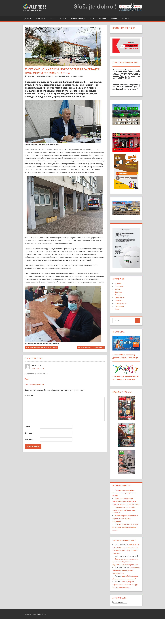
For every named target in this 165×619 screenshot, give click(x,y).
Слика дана (102, 18)
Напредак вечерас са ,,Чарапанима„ (90, 347)
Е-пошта (29, 433)
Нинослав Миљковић (45, 76)
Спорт (91, 18)
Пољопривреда (78, 18)
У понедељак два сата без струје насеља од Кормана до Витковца (123, 510)
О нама (124, 18)
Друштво (28, 18)
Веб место (29, 439)
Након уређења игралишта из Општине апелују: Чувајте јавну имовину (125, 585)
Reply (27, 379)
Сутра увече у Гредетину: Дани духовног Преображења (126, 570)
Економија (40, 18)
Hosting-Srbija (41, 614)
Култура (52, 18)
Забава (114, 18)
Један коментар (78, 76)
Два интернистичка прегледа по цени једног (42, 347)
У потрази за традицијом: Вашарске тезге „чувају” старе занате (124, 493)
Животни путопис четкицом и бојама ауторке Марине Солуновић (125, 518)
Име (27, 427)
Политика (63, 18)
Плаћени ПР (119, 298)
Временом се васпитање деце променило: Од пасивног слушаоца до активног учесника (125, 562)
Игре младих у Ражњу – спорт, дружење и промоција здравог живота (125, 527)
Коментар (30, 395)
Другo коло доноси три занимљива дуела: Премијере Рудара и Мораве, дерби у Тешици (126, 501)
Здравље (66, 76)
